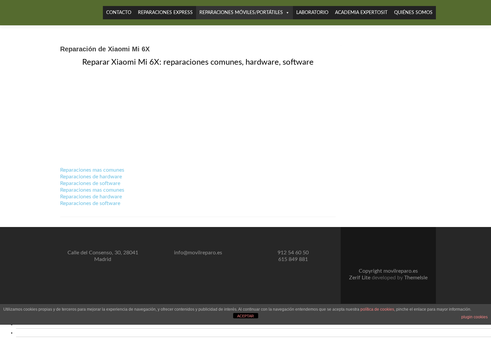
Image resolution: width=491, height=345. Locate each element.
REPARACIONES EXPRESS (165, 12)
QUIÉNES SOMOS (413, 12)
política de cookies (377, 309)
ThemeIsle (416, 277)
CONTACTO (118, 12)
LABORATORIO (312, 12)
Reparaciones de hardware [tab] (91, 176)
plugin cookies (474, 317)
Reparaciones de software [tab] (90, 183)
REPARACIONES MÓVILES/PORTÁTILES (241, 12)
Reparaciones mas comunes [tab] (92, 170)
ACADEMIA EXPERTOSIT (361, 12)
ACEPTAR (245, 316)
